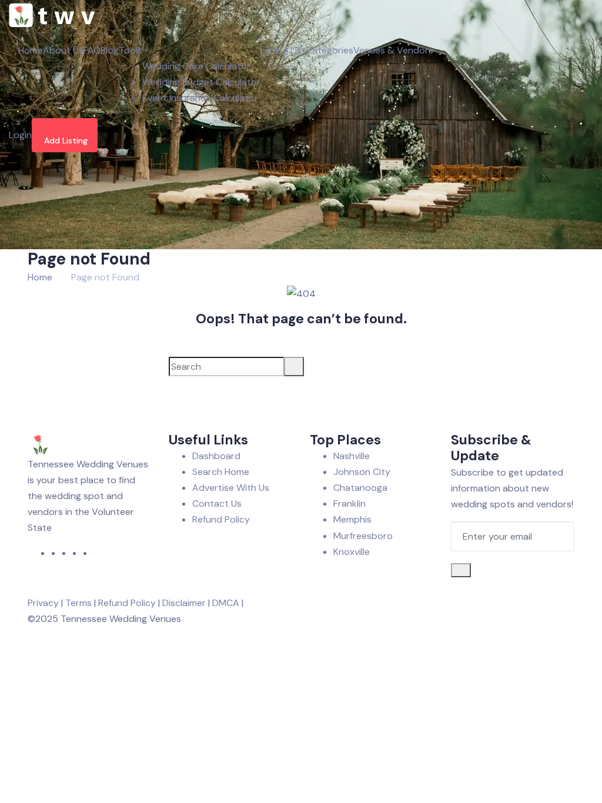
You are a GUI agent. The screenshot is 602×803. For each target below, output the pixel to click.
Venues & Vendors (393, 50)
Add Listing (66, 140)
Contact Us (217, 503)
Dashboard (216, 456)
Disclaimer (184, 603)
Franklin (349, 503)
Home (30, 50)
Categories (329, 50)
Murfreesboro (363, 536)
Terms (78, 603)
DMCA (225, 603)
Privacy (43, 603)
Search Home (220, 472)
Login (20, 135)
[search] (294, 366)
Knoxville (351, 552)
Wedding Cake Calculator (196, 66)
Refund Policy (221, 519)
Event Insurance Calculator (200, 98)
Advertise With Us (230, 487)
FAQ (92, 50)
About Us (63, 50)
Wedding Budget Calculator (201, 82)
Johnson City (361, 472)
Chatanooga (360, 487)
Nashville (351, 456)
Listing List (283, 50)
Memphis (352, 519)
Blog (110, 50)
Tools (130, 50)
